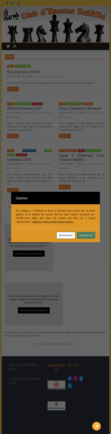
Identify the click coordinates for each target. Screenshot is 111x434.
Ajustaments (66, 235)
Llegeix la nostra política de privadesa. (53, 221)
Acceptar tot (86, 235)
